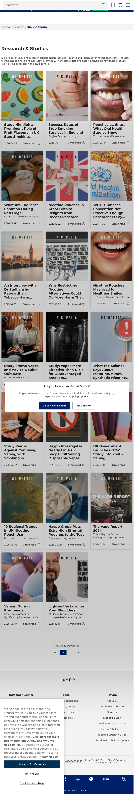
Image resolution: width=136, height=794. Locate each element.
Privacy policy (67, 706)
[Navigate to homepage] (67, 678)
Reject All (32, 774)
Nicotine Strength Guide (112, 734)
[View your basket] (121, 18)
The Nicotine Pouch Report (112, 723)
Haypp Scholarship (112, 729)
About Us (112, 700)
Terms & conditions (67, 700)
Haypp (112, 694)
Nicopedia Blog (112, 717)
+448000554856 (73, 761)
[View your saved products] (114, 18)
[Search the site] (106, 18)
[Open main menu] (129, 18)
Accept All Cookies (32, 764)
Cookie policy (66, 712)
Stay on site (84, 405)
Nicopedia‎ (18, 26)
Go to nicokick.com (54, 405)
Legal (66, 694)
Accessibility (67, 717)
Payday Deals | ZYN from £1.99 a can (65, 3)
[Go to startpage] (14, 17)
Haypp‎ (6, 26)
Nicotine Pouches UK (112, 706)
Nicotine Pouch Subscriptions (112, 740)
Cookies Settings (32, 783)
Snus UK (112, 712)
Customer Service (21, 694)
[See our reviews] (99, 9)
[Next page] (78, 652)
